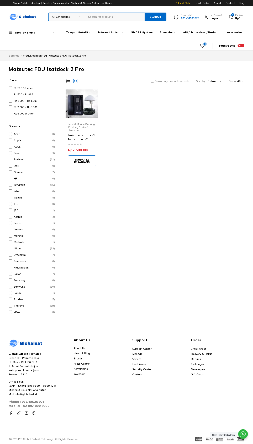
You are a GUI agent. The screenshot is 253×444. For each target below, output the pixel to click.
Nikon (34, 248)
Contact (230, 3)
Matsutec (34, 242)
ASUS (34, 146)
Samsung (34, 280)
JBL (34, 204)
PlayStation (34, 267)
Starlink (34, 299)
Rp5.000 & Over (24, 113)
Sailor (34, 274)
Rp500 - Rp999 (23, 94)
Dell (34, 165)
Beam (34, 153)
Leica (34, 223)
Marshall (34, 235)
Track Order (202, 3)
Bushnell (34, 159)
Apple (34, 140)
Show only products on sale (172, 81)
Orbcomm (34, 254)
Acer (34, 134)
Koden (34, 216)
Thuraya (34, 305)
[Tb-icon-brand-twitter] (18, 413)
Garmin (34, 172)
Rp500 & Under (23, 88)
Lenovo (34, 229)
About (217, 3)
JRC (34, 210)
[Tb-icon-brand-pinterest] (34, 413)
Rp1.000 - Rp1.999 (26, 100)
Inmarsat (34, 185)
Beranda (14, 55)
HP (34, 178)
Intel (34, 191)
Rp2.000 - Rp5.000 (26, 107)
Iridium (34, 197)
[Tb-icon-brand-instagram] (26, 413)
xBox (34, 312)
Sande (34, 293)
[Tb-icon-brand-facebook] (11, 413)
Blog (241, 3)
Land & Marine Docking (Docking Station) (81, 126)
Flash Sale (184, 3)
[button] (82, 160)
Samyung (34, 286)
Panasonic (34, 261)
